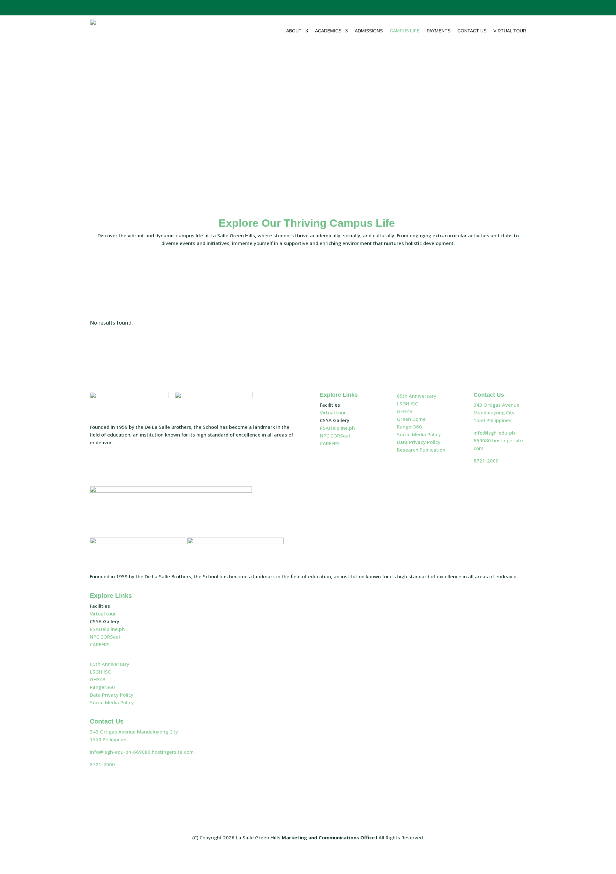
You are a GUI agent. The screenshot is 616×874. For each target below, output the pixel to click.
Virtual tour (333, 412)
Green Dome (411, 419)
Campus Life (405, 30)
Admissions (369, 30)
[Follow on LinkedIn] (519, 6)
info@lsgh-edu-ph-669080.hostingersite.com (499, 440)
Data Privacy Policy (419, 442)
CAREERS (330, 443)
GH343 (405, 411)
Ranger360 (409, 426)
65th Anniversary (416, 396)
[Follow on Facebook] (482, 6)
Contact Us (472, 30)
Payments (438, 30)
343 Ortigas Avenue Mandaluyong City (134, 731)
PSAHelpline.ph (337, 428)
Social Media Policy (419, 434)
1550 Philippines (492, 420)
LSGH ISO (408, 403)
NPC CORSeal (335, 435)
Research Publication (421, 449)
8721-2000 (486, 460)
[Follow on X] (494, 6)
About (294, 30)
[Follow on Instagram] (506, 6)
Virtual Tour (509, 30)
